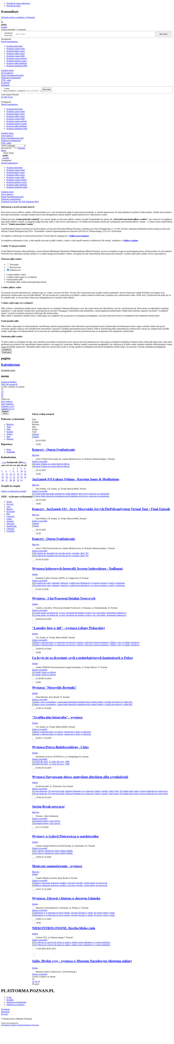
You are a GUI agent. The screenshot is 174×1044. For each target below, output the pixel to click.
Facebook (5, 82)
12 (2, 474)
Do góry (35, 984)
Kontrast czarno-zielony (17, 58)
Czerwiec (11, 516)
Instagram (5, 85)
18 (25, 474)
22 (14, 477)
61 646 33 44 (7, 97)
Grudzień (11, 531)
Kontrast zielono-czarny (17, 61)
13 (7, 474)
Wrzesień (10, 524)
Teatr (9, 427)
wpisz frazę (10, 34)
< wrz (3, 462)
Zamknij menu (7, 70)
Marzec (10, 509)
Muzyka (10, 424)
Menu (3, 150)
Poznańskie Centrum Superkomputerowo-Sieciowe (20, 1025)
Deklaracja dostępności (16, 1002)
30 (18, 480)
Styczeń (10, 504)
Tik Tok (21, 201)
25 (25, 477)
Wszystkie (14, 264)
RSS (37, 201)
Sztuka (9, 434)
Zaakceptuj (6, 352)
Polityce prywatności (79, 236)
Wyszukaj (163, 34)
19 (2, 477)
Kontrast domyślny (15, 46)
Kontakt (10, 1000)
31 (21, 480)
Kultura (13, 382)
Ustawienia (6, 349)
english (4, 27)
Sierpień (10, 521)
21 (11, 477)
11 (25, 471)
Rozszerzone (15, 267)
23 (18, 477)
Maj (8, 514)
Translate (21, 148)
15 (14, 474)
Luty (9, 506)
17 (21, 474)
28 (11, 480)
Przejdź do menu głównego (18, 3)
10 (21, 471)
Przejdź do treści (14, 6)
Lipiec (9, 519)
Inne (8, 436)
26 (2, 480)
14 (11, 474)
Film (8, 429)
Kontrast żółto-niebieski (17, 63)
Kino (9, 449)
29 (14, 480)
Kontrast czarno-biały (16, 48)
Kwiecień (11, 511)
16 (18, 474)
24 (21, 477)
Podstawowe (15, 270)
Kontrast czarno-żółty (16, 56)
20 (7, 477)
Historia (10, 439)
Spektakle (11, 452)
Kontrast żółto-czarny (16, 53)
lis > (25, 462)
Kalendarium (10, 364)
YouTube (14, 201)
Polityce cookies (131, 240)
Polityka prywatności (16, 1004)
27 (7, 480)
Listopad (10, 528)
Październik (12, 526)
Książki (10, 431)
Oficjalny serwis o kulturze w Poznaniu (18, 17)
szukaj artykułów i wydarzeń (14, 91)
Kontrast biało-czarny (16, 51)
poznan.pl (5, 382)
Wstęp (9, 502)
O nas (9, 997)
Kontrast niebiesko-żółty (17, 66)
